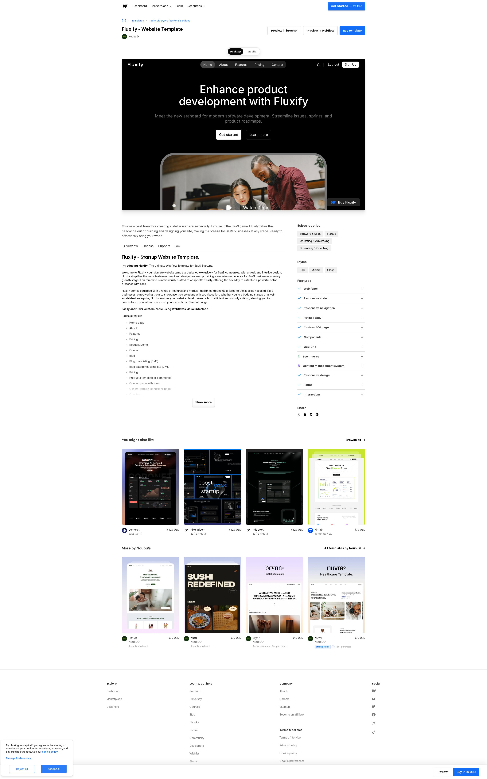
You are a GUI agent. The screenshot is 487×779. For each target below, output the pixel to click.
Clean (330, 270)
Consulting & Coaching (314, 248)
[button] (161, 6)
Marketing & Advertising (314, 240)
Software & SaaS (310, 233)
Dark (303, 270)
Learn (179, 6)
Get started (346, 6)
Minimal (316, 270)
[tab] (131, 246)
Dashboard (139, 6)
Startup (331, 233)
